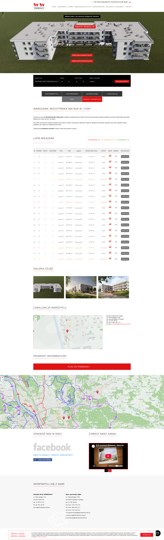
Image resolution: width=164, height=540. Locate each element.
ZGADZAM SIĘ (147, 534)
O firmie (70, 7)
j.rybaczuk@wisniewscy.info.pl (76, 515)
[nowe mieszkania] (82, 287)
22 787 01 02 (40, 502)
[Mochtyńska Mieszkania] (49, 287)
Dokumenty (119, 7)
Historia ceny (125, 156)
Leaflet (101, 348)
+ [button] (35, 317)
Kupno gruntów (98, 7)
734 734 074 (115, 2)
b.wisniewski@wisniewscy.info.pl (76, 518)
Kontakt (128, 7)
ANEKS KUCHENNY (94, 78)
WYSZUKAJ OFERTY (122, 81)
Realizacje (110, 7)
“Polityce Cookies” (41, 536)
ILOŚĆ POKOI (78, 78)
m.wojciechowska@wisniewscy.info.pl (78, 512)
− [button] (35, 320)
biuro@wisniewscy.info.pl (41, 507)
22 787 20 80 (40, 505)
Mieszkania (62, 7)
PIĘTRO (62, 78)
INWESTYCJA (38, 78)
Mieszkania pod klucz (83, 7)
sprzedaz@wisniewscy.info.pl (120, 324)
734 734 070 (98, 2)
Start (54, 7)
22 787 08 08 (123, 2)
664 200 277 (106, 2)
